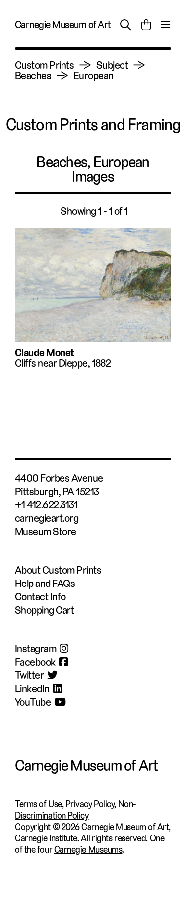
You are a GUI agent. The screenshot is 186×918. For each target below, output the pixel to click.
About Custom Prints (58, 570)
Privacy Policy (90, 804)
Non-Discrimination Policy (75, 809)
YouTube (33, 702)
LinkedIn (32, 688)
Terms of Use (38, 804)
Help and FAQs (45, 583)
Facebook (35, 661)
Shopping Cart (44, 610)
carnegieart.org (46, 518)
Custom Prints (44, 65)
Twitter (29, 675)
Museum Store (45, 531)
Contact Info (40, 596)
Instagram (35, 648)
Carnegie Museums (88, 849)
